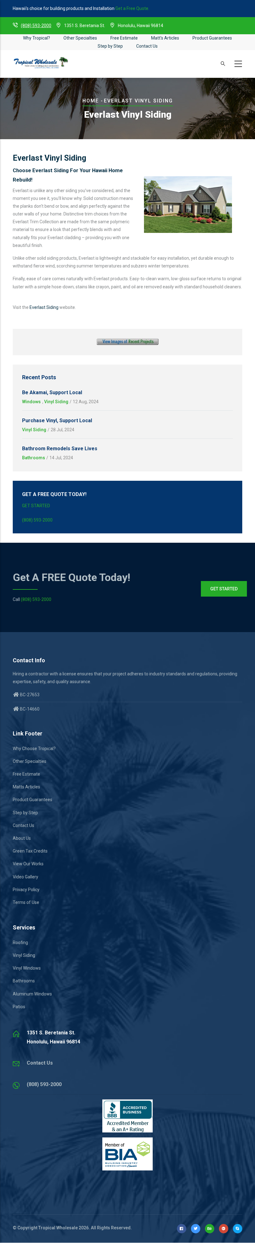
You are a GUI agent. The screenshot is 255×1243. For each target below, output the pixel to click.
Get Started (36, 505)
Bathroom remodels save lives (59, 448)
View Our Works (28, 863)
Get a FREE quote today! (71, 577)
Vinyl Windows (27, 968)
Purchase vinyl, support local (57, 420)
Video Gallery (25, 876)
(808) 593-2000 (36, 25)
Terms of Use (26, 902)
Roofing (20, 942)
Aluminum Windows (32, 993)
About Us (22, 838)
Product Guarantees (212, 37)
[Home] (41, 62)
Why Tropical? (36, 37)
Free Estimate (124, 37)
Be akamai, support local (52, 392)
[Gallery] (127, 341)
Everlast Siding (44, 307)
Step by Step (110, 46)
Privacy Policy (26, 889)
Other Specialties (80, 37)
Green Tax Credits (30, 850)
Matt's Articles (165, 37)
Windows (31, 401)
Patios (19, 1006)
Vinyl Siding (56, 401)
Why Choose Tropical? (34, 748)
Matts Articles (26, 786)
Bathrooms (33, 457)
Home (90, 101)
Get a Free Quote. (132, 8)
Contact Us (147, 46)
